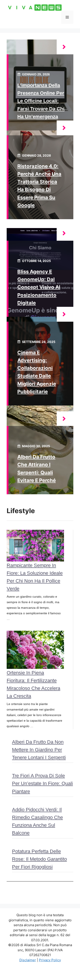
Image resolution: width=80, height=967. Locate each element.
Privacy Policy (50, 960)
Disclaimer (27, 960)
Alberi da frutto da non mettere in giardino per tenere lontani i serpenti (39, 749)
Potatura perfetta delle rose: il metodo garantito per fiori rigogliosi (39, 859)
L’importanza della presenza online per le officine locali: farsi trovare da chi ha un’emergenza (40, 101)
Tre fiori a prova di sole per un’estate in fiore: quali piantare (42, 783)
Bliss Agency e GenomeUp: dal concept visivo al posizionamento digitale (38, 287)
